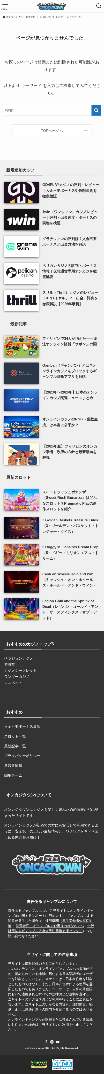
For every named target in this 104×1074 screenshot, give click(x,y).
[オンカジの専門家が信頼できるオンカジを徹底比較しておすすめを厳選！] (52, 6)
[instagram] (52, 1042)
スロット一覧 (15, 736)
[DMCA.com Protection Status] (62, 1064)
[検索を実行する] (96, 110)
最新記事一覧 (15, 746)
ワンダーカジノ (17, 676)
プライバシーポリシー (22, 756)
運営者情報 (13, 765)
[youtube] (58, 1042)
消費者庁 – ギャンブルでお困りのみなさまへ (50, 926)
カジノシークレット (20, 670)
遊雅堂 (9, 664)
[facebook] (46, 1042)
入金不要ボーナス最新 (22, 726)
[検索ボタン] (99, 6)
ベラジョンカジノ (18, 658)
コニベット (13, 682)
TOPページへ (52, 131)
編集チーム (13, 775)
